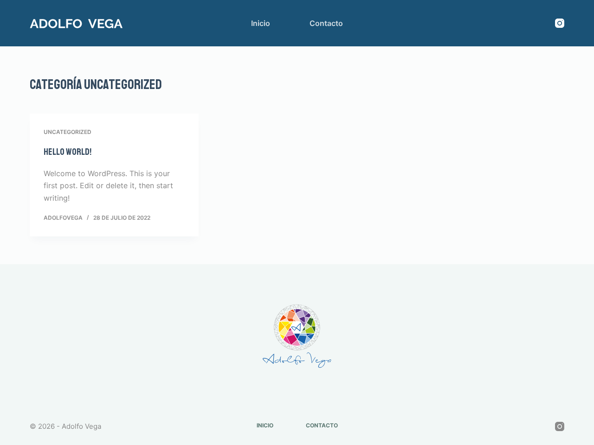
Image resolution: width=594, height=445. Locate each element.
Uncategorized (67, 131)
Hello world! (67, 152)
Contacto (326, 23)
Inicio (260, 23)
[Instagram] (559, 23)
